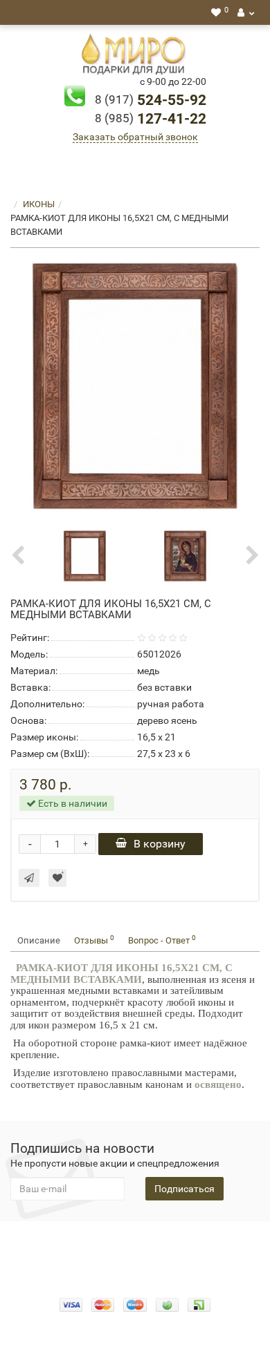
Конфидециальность (66, 1241)
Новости (157, 1255)
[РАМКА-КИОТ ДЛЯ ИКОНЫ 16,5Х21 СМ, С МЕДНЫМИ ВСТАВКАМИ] (135, 386)
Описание (38, 940)
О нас (135, 1241)
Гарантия (108, 1255)
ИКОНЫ (39, 204)
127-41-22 (150, 119)
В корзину (160, 843)
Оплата (173, 1241)
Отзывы (94, 940)
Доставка (221, 1241)
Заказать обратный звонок (135, 136)
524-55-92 (150, 100)
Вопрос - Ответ (162, 940)
